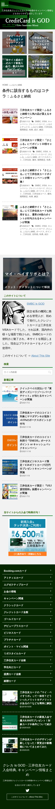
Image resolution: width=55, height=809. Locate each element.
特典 (31, 129)
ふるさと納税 (37, 126)
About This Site (40, 355)
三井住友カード (39, 193)
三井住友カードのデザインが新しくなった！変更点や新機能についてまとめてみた (36, 743)
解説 (41, 129)
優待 (34, 159)
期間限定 (24, 129)
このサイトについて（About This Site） (27, 796)
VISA (44, 121)
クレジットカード (37, 124)
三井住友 (48, 126)
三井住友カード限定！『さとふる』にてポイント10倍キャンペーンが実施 (36, 144)
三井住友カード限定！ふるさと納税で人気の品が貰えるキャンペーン (36, 114)
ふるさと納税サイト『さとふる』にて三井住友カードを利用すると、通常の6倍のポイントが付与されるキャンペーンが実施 (36, 214)
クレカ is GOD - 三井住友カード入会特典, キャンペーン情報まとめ (28, 770)
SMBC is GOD (35, 303)
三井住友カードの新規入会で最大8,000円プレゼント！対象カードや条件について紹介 (36, 721)
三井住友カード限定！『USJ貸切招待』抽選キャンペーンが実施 (36, 489)
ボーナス (40, 190)
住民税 (35, 234)
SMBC (38, 121)
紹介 (36, 129)
